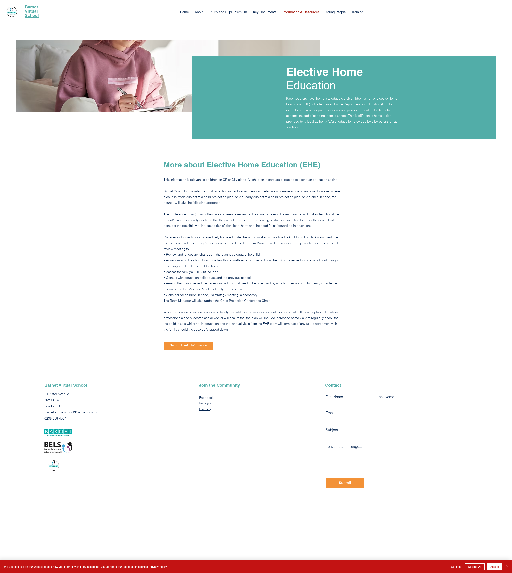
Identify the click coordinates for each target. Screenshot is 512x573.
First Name (334, 397)
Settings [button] (456, 567)
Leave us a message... (344, 446)
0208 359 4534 (55, 418)
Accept (494, 567)
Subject (332, 430)
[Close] (507, 566)
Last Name (385, 397)
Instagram (206, 403)
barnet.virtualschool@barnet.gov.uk (70, 412)
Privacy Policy (158, 567)
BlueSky (205, 409)
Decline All (474, 567)
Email (330, 413)
